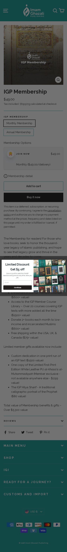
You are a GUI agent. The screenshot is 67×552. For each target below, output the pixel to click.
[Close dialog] (63, 262)
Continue (17, 287)
